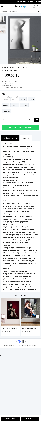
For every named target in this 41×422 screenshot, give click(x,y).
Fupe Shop (9, 85)
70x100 (14, 105)
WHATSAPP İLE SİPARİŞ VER (23, 127)
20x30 (5, 99)
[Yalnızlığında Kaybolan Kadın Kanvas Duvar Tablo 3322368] (10, 312)
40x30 (14, 99)
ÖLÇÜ (4, 94)
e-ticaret (15, 345)
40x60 (23, 99)
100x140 (6, 111)
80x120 (24, 105)
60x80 (5, 105)
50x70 (31, 99)
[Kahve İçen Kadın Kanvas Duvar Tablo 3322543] (30, 312)
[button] (37, 40)
